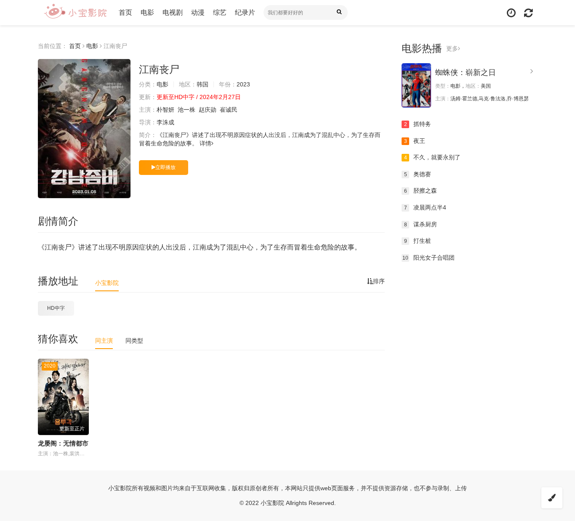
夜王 (415, 140)
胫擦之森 (420, 190)
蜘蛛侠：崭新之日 (465, 72)
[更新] (528, 13)
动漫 (198, 12)
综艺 (219, 12)
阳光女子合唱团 (428, 257)
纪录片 (245, 12)
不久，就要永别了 (432, 157)
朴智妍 (165, 109)
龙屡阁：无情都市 (63, 443)
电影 (147, 12)
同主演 (104, 340)
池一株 (186, 109)
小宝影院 (107, 282)
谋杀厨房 (420, 224)
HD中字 (56, 308)
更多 (452, 48)
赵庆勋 (207, 109)
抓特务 (417, 124)
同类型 (134, 340)
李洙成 (165, 122)
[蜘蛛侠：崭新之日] (416, 85)
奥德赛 (417, 174)
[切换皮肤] (551, 497)
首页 (125, 12)
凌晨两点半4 (425, 207)
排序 (379, 281)
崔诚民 (228, 109)
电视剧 (172, 12)
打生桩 (417, 240)
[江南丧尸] (84, 128)
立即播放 (165, 167)
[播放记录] (511, 13)
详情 (205, 143)
